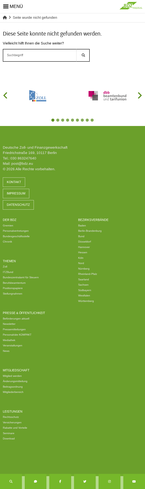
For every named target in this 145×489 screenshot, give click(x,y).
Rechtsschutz (11, 416)
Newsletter (9, 323)
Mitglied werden (12, 375)
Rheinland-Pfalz (87, 273)
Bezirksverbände (93, 220)
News (6, 350)
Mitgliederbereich (13, 391)
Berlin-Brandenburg (90, 230)
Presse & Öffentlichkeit (24, 313)
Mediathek (9, 340)
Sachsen (83, 284)
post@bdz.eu (22, 164)
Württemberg (86, 300)
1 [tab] (53, 120)
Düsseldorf (84, 241)
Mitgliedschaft (16, 370)
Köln (80, 257)
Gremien (8, 225)
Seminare (8, 433)
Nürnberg (83, 268)
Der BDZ (9, 220)
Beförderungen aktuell (16, 318)
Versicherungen (12, 422)
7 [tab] (83, 120)
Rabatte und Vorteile (15, 427)
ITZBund (8, 272)
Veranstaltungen (12, 345)
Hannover (84, 247)
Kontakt (14, 182)
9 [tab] (92, 120)
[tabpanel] (37, 95)
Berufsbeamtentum (14, 282)
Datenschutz (18, 204)
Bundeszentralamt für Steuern (21, 277)
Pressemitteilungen (14, 329)
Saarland (83, 279)
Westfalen (84, 295)
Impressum (16, 193)
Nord (81, 263)
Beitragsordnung (13, 386)
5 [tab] (73, 120)
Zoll (5, 266)
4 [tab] (68, 120)
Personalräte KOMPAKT (17, 334)
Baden (82, 225)
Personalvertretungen (16, 230)
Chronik (7, 241)
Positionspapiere (13, 288)
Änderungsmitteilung (15, 381)
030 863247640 (23, 158)
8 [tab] (87, 120)
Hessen (82, 252)
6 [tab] (78, 120)
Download (9, 438)
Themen (9, 261)
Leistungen (12, 411)
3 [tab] (63, 120)
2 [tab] (58, 120)
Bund (81, 236)
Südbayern (84, 290)
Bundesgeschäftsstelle (16, 236)
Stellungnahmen (12, 293)
